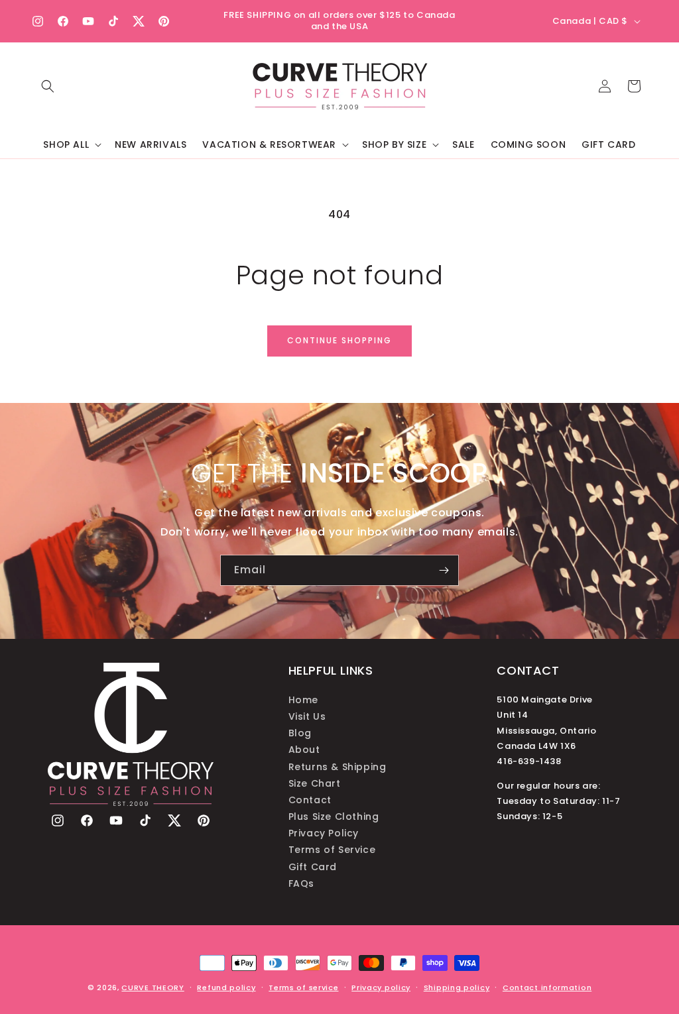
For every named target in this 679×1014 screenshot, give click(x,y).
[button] (47, 86)
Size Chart (314, 783)
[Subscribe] (443, 570)
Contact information (547, 987)
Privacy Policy (323, 833)
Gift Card (312, 866)
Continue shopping (339, 340)
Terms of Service (332, 849)
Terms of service (303, 987)
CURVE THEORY (152, 987)
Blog (300, 733)
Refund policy (226, 987)
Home (303, 699)
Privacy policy (380, 987)
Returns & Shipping (337, 766)
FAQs (301, 883)
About (304, 749)
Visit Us (307, 716)
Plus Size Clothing (333, 816)
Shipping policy (457, 987)
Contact (310, 800)
